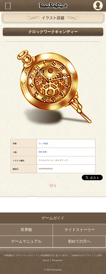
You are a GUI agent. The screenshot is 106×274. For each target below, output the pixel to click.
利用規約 (8, 255)
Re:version (57, 260)
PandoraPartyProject (53, 5)
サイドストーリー (79, 230)
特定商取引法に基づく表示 (53, 255)
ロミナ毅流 (43, 143)
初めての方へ (79, 241)
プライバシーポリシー (27, 255)
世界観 (26, 230)
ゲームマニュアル (26, 241)
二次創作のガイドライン (81, 255)
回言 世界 (43, 152)
